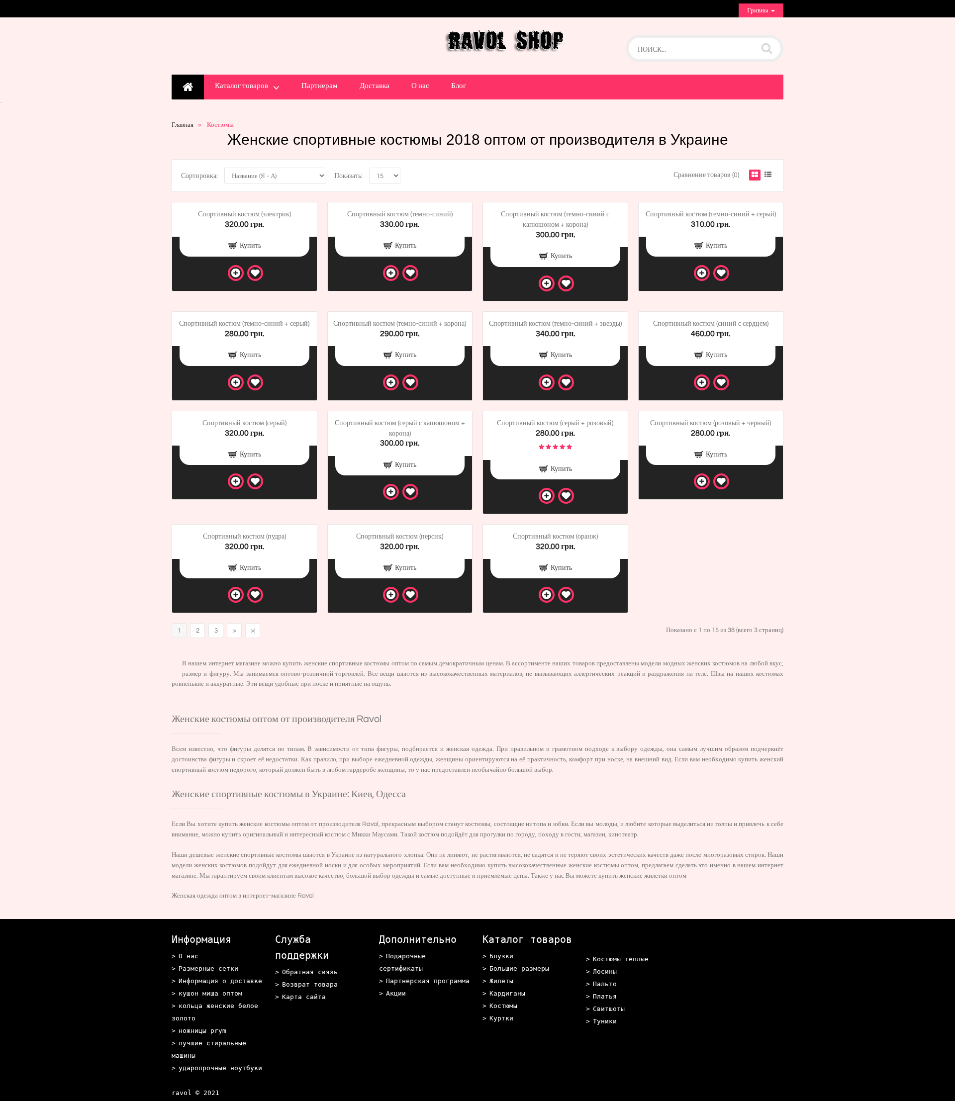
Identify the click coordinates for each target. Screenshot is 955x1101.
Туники (605, 1021)
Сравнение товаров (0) (706, 175)
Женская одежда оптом (204, 895)
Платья (605, 996)
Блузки (501, 956)
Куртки (501, 1018)
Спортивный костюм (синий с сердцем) (710, 323)
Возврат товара (310, 984)
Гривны (758, 10)
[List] (768, 175)
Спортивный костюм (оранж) (555, 536)
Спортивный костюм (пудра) (244, 536)
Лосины (605, 971)
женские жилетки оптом (652, 875)
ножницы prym (202, 1030)
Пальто (605, 984)
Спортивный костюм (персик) (399, 536)
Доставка (374, 86)
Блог (458, 86)
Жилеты (501, 981)
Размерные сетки (208, 968)
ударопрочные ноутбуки (220, 1068)
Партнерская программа (428, 981)
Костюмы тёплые (621, 959)
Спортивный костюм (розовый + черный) (710, 423)
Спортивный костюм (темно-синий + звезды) (555, 323)
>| (253, 630)
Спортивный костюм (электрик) (244, 214)
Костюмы (503, 1005)
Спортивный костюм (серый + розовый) (555, 423)
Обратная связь (310, 972)
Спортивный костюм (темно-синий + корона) (399, 323)
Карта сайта (304, 997)
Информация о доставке (220, 981)
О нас (420, 86)
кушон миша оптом (210, 993)
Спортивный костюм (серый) (244, 423)
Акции (396, 993)
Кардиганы (507, 993)
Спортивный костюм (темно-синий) (400, 214)
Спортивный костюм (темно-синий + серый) (711, 214)
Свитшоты (609, 1008)
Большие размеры (519, 968)
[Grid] (755, 175)
